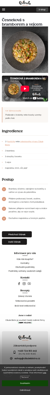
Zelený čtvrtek (25, 296)
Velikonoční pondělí (25, 301)
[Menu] (4, 9)
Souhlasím (25, 383)
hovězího (11, 141)
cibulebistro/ (24, 283)
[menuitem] (42, 9)
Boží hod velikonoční (25, 306)
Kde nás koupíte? (25, 259)
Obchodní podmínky (25, 267)
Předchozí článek (16, 234)
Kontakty (25, 263)
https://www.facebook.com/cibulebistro (19, 283)
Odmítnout (25, 390)
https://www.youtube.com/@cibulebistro (29, 283)
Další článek (14, 242)
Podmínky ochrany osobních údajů (25, 271)
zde (44, 372)
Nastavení (25, 377)
